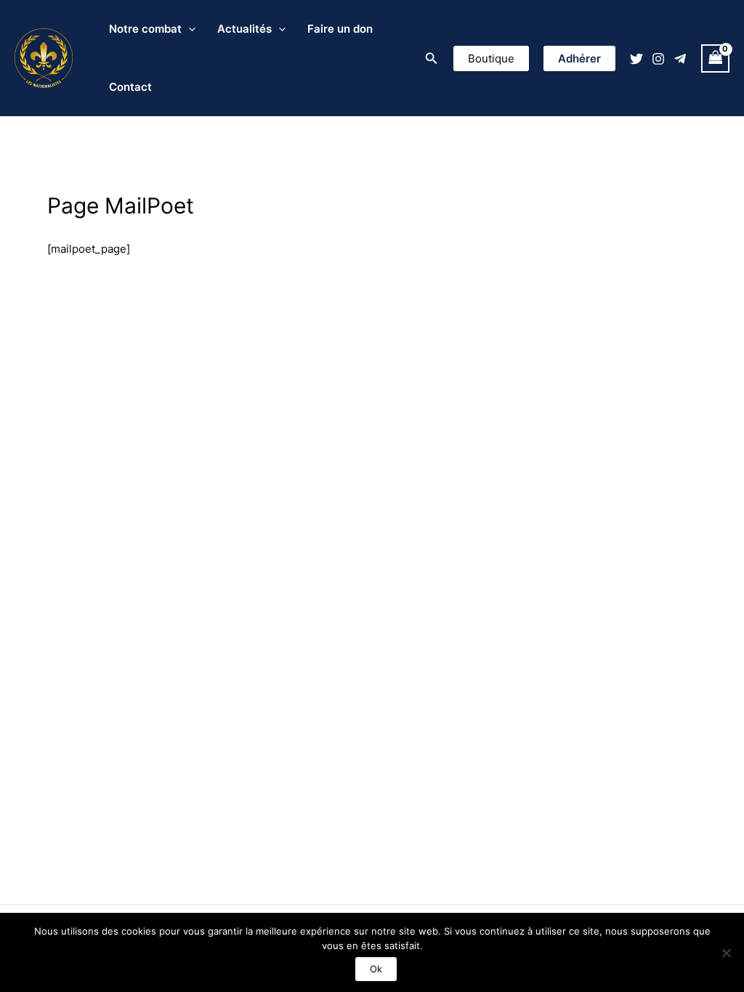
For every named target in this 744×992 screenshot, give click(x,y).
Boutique (491, 58)
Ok (376, 969)
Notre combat (145, 29)
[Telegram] (680, 58)
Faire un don (340, 29)
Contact (130, 87)
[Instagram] (658, 58)
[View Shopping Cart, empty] (715, 58)
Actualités (244, 29)
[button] (431, 58)
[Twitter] (636, 58)
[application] (188, 29)
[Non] (726, 953)
